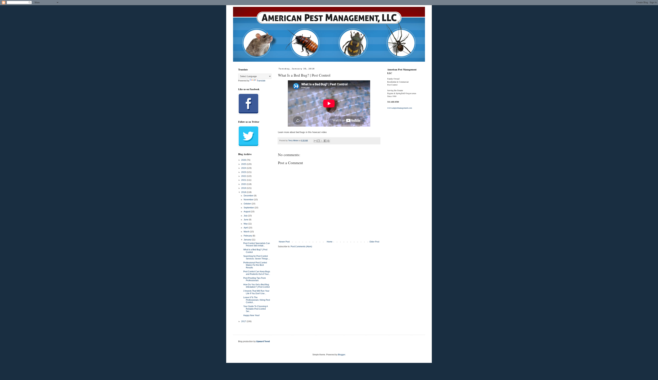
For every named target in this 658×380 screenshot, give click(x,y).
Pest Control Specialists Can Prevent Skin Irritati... (256, 244)
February (248, 236)
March (247, 231)
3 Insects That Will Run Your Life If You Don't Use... (256, 292)
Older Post (374, 242)
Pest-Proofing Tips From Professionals (254, 279)
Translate (261, 80)
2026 (244, 160)
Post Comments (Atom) (301, 246)
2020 (244, 184)
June (246, 219)
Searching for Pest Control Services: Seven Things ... (256, 257)
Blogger (341, 354)
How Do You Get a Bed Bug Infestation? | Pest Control (256, 285)
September (249, 207)
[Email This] (315, 141)
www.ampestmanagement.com (399, 107)
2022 (244, 176)
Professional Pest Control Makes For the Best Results (255, 265)
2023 (244, 172)
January (248, 239)
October (248, 204)
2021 (244, 180)
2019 (244, 188)
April (246, 227)
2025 (244, 164)
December (249, 195)
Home (329, 242)
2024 (244, 168)
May (246, 224)
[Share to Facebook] (325, 141)
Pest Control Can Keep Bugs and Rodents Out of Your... (256, 272)
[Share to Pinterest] (328, 141)
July (246, 215)
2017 (244, 321)
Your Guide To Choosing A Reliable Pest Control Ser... (255, 308)
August (247, 211)
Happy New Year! (251, 315)
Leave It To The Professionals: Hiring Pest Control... (256, 300)
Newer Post (284, 242)
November (249, 199)
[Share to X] (322, 141)
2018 (244, 192)
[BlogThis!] (318, 141)
